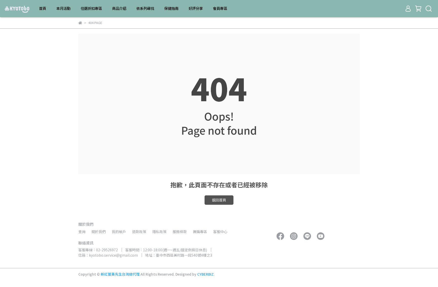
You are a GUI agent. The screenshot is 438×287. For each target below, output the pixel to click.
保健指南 (171, 8)
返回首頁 (219, 199)
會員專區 (220, 8)
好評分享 (196, 8)
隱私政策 (159, 231)
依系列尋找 (145, 8)
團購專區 (200, 231)
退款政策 (139, 231)
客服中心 (220, 231)
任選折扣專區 (91, 8)
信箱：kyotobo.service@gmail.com (108, 255)
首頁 (42, 8)
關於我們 (99, 231)
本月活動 (63, 8)
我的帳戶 (119, 231)
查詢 (81, 231)
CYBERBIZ (205, 274)
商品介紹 (119, 8)
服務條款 (180, 231)
